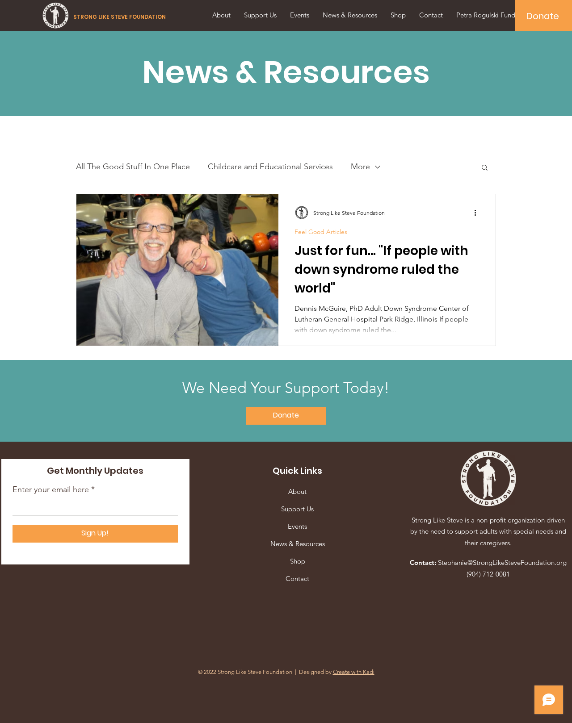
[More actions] (478, 212)
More (360, 166)
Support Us (297, 509)
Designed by (336, 672)
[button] (484, 168)
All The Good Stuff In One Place (133, 166)
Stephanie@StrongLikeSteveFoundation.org (502, 562)
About (297, 491)
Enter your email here (51, 489)
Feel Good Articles (320, 232)
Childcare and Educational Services (270, 166)
